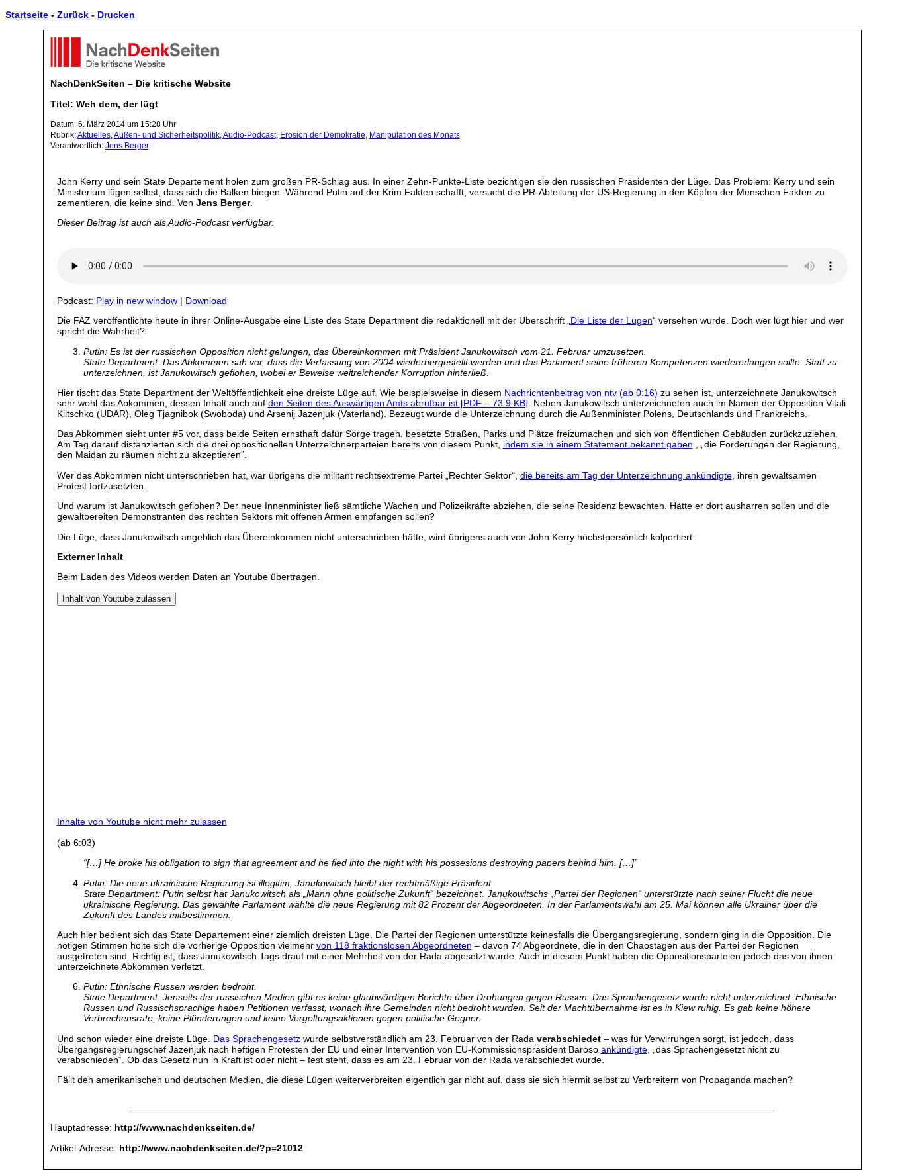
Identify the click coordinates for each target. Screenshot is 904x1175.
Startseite (26, 14)
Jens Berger (127, 145)
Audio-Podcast (249, 135)
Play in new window (136, 300)
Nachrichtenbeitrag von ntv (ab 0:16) (581, 392)
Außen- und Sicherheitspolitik (167, 135)
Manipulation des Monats (414, 135)
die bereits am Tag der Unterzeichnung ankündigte (626, 475)
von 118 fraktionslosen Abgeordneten (394, 945)
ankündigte (624, 1049)
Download (206, 300)
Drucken (116, 14)
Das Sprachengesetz (256, 1038)
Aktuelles (94, 135)
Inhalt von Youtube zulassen (116, 599)
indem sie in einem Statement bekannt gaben (598, 444)
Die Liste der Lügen (611, 320)
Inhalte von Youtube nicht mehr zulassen (142, 821)
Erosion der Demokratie (322, 135)
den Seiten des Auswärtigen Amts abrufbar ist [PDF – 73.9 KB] (398, 403)
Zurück (73, 14)
